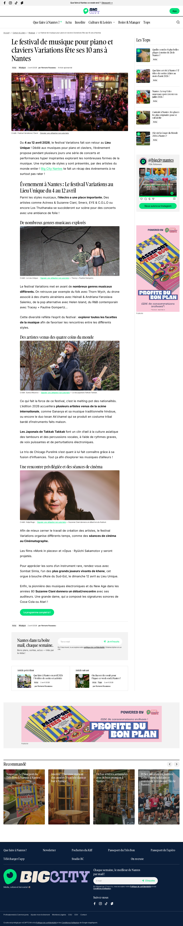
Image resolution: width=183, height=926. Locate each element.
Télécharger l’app (13, 859)
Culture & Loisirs (19, 33)
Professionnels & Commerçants (15, 915)
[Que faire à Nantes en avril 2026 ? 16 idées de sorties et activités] (41, 678)
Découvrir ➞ (107, 3)
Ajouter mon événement (40, 915)
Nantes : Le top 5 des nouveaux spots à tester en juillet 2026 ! (164, 94)
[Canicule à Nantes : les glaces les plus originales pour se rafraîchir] (143, 118)
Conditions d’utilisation (102, 888)
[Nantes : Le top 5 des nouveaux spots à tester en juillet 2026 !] (143, 97)
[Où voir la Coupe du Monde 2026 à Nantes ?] (143, 138)
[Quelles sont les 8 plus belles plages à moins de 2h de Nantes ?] (143, 55)
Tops (100, 682)
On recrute (137, 859)
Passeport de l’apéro (163, 850)
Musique (31, 33)
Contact (83, 915)
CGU (70, 915)
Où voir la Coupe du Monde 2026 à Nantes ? (165, 134)
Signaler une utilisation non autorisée (54, 133)
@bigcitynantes (161, 160)
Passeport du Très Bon (121, 850)
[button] (178, 22)
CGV (76, 915)
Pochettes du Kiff (82, 850)
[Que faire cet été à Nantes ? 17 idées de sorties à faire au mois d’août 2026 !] (143, 76)
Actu (14, 68)
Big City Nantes (51, 168)
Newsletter (49, 850)
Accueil (6, 33)
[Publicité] (158, 268)
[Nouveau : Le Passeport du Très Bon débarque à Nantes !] (24, 797)
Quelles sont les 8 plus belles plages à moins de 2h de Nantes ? (165, 52)
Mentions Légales (59, 915)
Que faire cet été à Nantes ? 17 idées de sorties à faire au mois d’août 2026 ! (165, 73)
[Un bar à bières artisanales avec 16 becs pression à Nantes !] (114, 797)
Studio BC (77, 859)
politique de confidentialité (94, 647)
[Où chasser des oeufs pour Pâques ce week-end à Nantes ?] (99, 678)
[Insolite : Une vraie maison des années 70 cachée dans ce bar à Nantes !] (69, 797)
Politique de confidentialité (140, 886)
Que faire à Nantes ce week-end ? (85, 3)
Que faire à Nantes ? (15, 850)
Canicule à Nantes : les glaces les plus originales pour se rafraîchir (165, 115)
